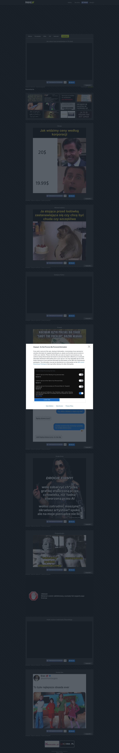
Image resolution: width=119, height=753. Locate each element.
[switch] (81, 374)
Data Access (59, 406)
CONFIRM (47, 399)
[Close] (89, 347)
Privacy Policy (69, 406)
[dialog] (59, 376)
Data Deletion (49, 406)
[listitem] (59, 371)
